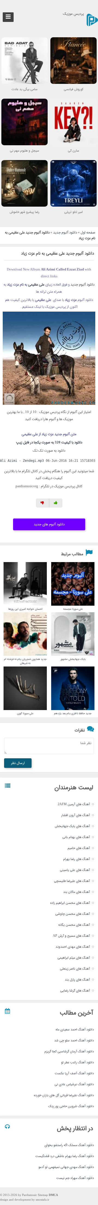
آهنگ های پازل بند (77, 979)
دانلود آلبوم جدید (65, 232)
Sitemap (43, 1195)
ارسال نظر (18, 763)
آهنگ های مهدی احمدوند (73, 946)
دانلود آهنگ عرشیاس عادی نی (74, 1084)
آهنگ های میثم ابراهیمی (73, 957)
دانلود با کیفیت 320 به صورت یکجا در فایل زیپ (49, 442)
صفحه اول (88, 232)
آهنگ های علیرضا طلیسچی (72, 881)
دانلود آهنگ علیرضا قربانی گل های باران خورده (64, 1095)
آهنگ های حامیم (79, 848)
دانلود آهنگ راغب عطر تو (77, 1062)
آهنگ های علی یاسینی (75, 870)
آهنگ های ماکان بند (76, 892)
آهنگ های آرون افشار (75, 815)
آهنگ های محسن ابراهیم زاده (70, 902)
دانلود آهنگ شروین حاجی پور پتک (71, 1106)
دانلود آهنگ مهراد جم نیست (75, 1178)
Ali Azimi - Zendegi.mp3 (22, 461)
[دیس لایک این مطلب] (42, 503)
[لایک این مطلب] (55, 503)
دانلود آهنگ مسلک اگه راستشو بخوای (69, 1145)
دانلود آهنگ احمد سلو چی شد (74, 1040)
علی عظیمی (36, 284)
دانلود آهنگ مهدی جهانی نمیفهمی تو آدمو (66, 1167)
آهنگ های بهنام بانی (76, 837)
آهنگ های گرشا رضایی (75, 990)
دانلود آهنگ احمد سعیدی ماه (75, 1029)
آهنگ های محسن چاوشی (72, 913)
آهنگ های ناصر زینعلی (75, 968)
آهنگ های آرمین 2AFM (74, 804)
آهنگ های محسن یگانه (74, 924)
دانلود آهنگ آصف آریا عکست (74, 1073)
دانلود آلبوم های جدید (49, 524)
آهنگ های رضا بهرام (76, 859)
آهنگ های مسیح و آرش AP (71, 935)
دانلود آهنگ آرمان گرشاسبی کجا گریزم (69, 1051)
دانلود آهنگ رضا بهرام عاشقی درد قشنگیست (64, 1156)
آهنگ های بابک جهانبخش (72, 826)
